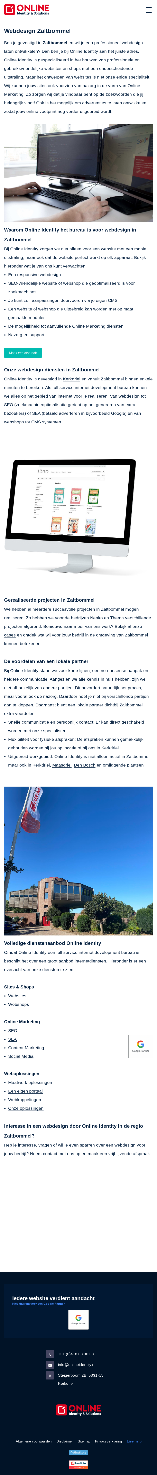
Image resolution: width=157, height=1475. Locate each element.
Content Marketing (26, 1047)
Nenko (96, 617)
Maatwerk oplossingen (30, 1082)
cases (10, 635)
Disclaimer (64, 1441)
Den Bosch (84, 765)
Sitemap (84, 1441)
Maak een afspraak (23, 353)
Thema (117, 617)
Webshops (18, 1004)
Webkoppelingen (24, 1099)
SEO (12, 1030)
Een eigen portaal (25, 1091)
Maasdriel (62, 765)
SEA (12, 1039)
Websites (17, 995)
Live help (134, 1441)
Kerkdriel (71, 379)
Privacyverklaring (108, 1441)
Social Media (21, 1056)
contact (50, 1153)
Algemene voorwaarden (34, 1441)
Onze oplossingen (26, 1108)
